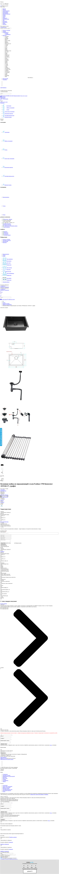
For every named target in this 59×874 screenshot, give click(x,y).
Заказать (2, 500)
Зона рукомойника (10, 273)
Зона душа (8, 262)
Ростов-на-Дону (6, 19)
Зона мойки (8, 278)
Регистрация (5, 98)
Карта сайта (5, 778)
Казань (4, 14)
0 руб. (1, 292)
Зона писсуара (8, 271)
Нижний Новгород (6, 13)
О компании (5, 774)
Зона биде (8, 269)
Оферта (4, 781)
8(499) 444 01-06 (3, 95)
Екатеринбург (5, 12)
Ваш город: (8, 219)
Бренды (4, 35)
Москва (4, 8)
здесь (51, 745)
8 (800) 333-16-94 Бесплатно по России (7, 224)
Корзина (5, 231)
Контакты (3, 96)
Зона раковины (9, 259)
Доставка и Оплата (6, 775)
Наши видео (2, 97)
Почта (1, 817)
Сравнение (6, 233)
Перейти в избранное (4, 844)
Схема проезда (4, 299)
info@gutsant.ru (3, 87)
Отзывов (2, 489)
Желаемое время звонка (5, 855)
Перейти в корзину (13, 837)
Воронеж (4, 24)
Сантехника (8, 105)
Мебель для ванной (10, 107)
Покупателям (5, 78)
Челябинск (5, 18)
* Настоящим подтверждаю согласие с (9, 859)
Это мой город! (3, 27)
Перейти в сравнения (4, 290)
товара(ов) (2, 285)
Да (0, 5)
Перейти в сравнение (4, 851)
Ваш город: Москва (4, 494)
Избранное (6, 232)
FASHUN (2, 502)
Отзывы (6, 33)
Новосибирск (5, 11)
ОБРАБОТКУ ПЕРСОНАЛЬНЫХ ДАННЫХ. (39, 794)
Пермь (4, 23)
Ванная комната (6, 197)
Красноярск (5, 22)
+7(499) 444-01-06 (7, 225)
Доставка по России (7, 240)
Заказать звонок (17, 95)
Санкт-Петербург (6, 10)
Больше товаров (3, 603)
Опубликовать (3, 544)
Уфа (3, 20)
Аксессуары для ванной (9, 111)
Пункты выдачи (5, 496)
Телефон (2, 738)
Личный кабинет (6, 281)
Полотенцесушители (9, 113)
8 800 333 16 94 (11, 299)
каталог (2, 102)
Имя (1, 853)
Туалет (4, 205)
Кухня (7, 109)
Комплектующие (8, 117)
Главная (4, 31)
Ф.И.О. (2, 736)
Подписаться (3, 753)
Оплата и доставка (6, 30)
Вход (1, 98)
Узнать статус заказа (23, 95)
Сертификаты (7, 34)
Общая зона (8, 264)
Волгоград (5, 21)
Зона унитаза (9, 267)
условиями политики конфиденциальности (9, 859)
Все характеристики (4, 521)
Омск (4, 17)
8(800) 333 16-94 (10, 95)
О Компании (5, 32)
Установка (5, 79)
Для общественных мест (9, 115)
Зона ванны (8, 260)
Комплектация (3, 490)
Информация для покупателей (9, 776)
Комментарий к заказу (4, 740)
